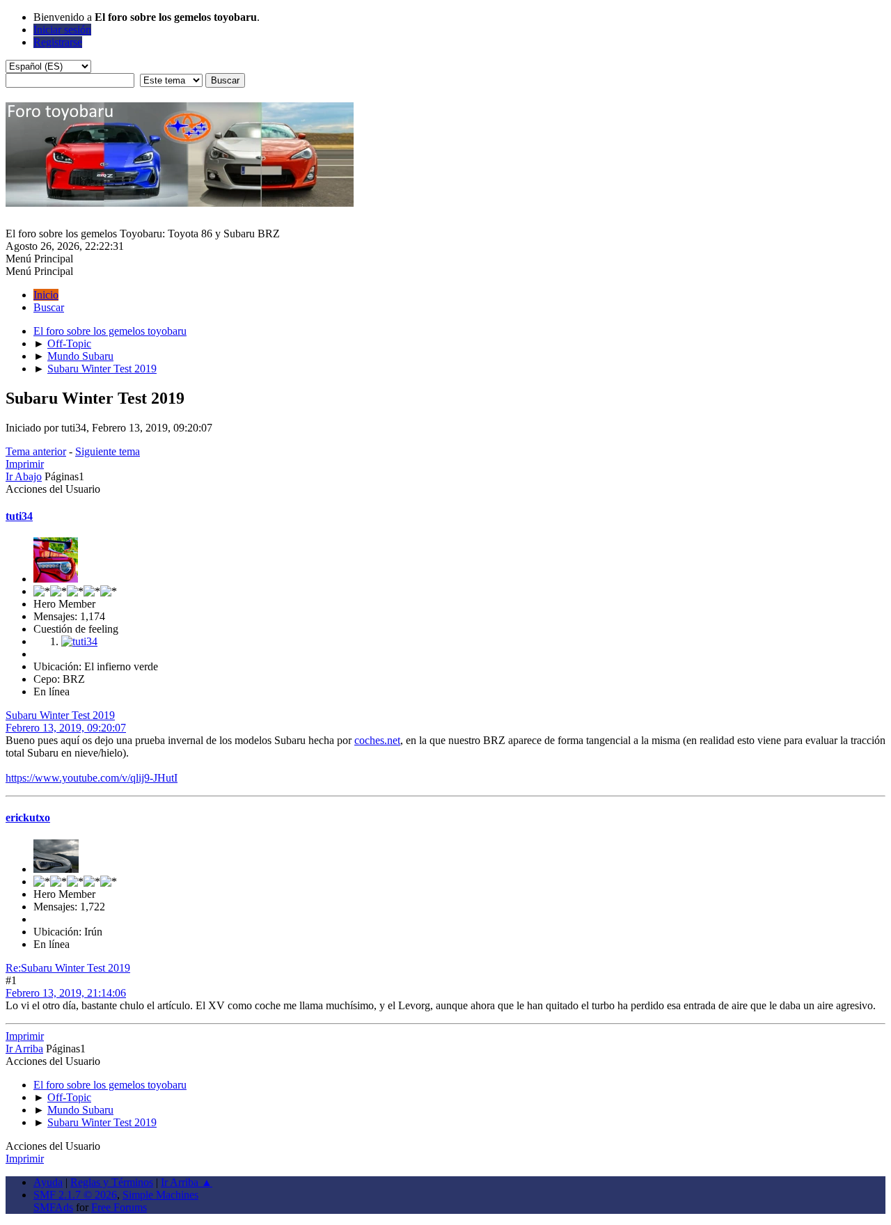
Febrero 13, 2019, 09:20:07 (66, 728)
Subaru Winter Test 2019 (60, 715)
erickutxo (28, 817)
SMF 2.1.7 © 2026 (75, 1195)
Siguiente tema (107, 451)
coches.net (377, 740)
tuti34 (19, 516)
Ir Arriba (24, 1048)
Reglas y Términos (111, 1182)
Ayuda (48, 1182)
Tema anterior (36, 451)
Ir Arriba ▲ (186, 1182)
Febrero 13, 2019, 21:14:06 (66, 993)
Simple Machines (160, 1195)
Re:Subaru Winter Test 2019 (68, 968)
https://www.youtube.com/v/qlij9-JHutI (92, 778)
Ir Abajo (24, 476)
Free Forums (119, 1207)
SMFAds (53, 1207)
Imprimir (25, 464)
